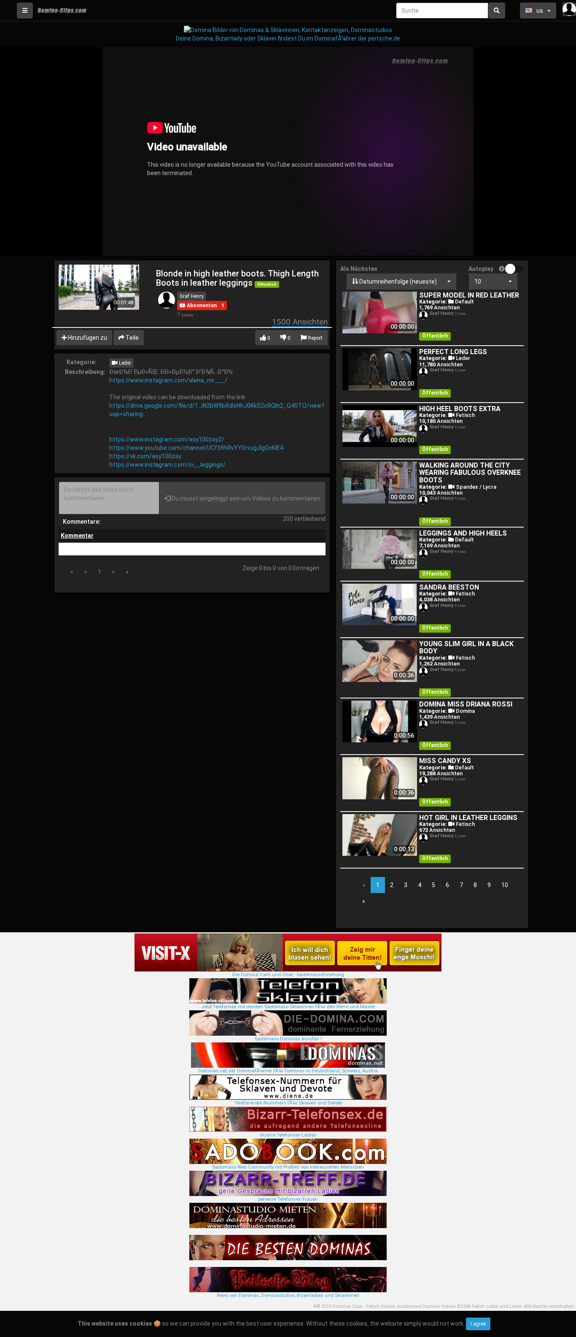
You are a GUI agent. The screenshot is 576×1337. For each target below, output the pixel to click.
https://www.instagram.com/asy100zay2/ (166, 439)
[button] (198, 305)
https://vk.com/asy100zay (145, 456)
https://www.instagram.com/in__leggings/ (167, 464)
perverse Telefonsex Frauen (288, 1199)
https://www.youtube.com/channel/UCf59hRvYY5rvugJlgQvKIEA (196, 447)
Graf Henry (192, 296)
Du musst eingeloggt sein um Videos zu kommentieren (245, 498)
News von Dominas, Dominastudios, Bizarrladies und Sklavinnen (288, 1295)
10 (504, 885)
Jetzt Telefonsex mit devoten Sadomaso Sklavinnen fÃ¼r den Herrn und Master (288, 1007)
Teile (131, 337)
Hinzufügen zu (87, 337)
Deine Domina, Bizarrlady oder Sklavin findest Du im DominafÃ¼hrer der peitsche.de (288, 38)
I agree (478, 1324)
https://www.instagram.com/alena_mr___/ (168, 380)
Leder (124, 363)
